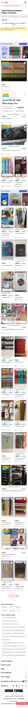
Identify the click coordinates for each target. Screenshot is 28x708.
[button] (2, 2)
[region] (14, 52)
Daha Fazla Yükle (14, 596)
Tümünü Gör (23, 44)
